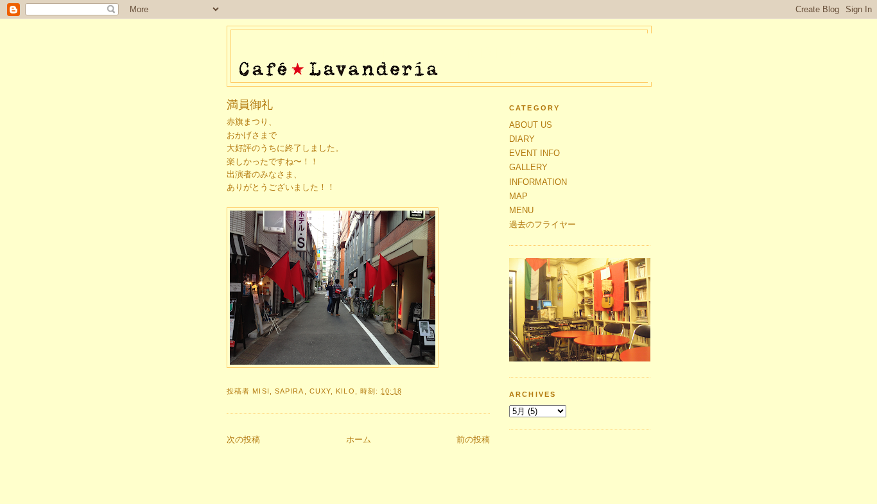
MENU (521, 210)
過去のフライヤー (542, 224)
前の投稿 (473, 439)
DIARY (522, 139)
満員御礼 (250, 104)
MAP (518, 196)
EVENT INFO (534, 153)
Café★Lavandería (443, 53)
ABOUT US (530, 125)
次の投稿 (243, 439)
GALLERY (528, 167)
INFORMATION (538, 182)
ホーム (358, 439)
